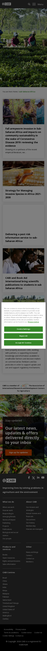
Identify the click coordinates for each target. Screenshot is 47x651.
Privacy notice (33, 322)
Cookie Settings (23, 329)
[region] (23, 325)
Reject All (23, 336)
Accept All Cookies (23, 343)
